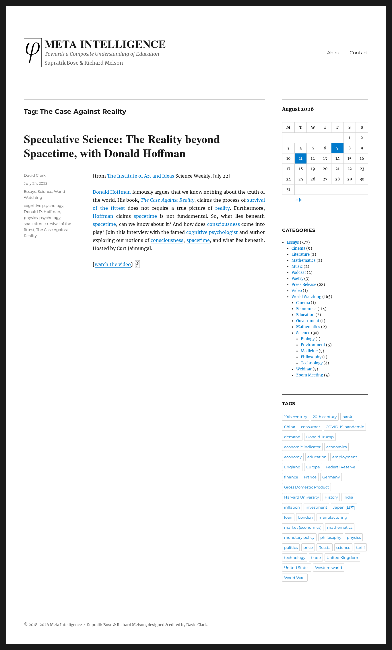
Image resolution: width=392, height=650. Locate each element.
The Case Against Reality (167, 200)
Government (307, 320)
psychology (50, 217)
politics (291, 547)
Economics (306, 308)
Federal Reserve (340, 467)
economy (293, 457)
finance (291, 477)
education (317, 457)
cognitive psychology (43, 205)
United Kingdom (342, 557)
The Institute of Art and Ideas (140, 176)
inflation (292, 507)
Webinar (304, 369)
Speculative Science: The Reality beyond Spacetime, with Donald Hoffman (122, 145)
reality (222, 208)
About (334, 52)
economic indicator (302, 447)
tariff (360, 547)
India (348, 497)
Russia (325, 547)
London (305, 517)
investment (316, 507)
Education (305, 314)
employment (344, 457)
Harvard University (301, 497)
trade (316, 557)
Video (297, 290)
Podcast (299, 272)
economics (336, 447)
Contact (359, 52)
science (343, 547)
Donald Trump (320, 436)
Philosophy (311, 357)
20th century (325, 416)
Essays (30, 191)
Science (45, 191)
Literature (301, 254)
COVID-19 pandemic (345, 426)
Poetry (297, 278)
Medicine (309, 351)
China (289, 426)
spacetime (145, 216)
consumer (310, 426)
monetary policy (299, 537)
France (310, 477)
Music (297, 266)
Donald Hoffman (112, 192)
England (292, 467)
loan (288, 517)
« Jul (299, 199)
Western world (328, 567)
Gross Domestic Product (306, 487)
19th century (295, 416)
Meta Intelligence (105, 44)
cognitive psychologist (212, 232)
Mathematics (304, 260)
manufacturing (333, 517)
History (331, 497)
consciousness (223, 224)
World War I (295, 577)
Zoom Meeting (309, 375)
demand (292, 436)
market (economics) (302, 527)
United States (296, 567)
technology (294, 557)
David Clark (35, 175)
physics (31, 217)
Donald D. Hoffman (42, 211)
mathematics (339, 527)
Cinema (298, 248)
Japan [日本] (344, 507)
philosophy (330, 537)
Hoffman (103, 216)
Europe (313, 467)
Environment (313, 345)
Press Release (304, 284)
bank (347, 416)
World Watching (306, 296)
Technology (312, 363)
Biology (308, 338)
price (308, 547)
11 (300, 158)
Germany (331, 477)
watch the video (113, 264)
